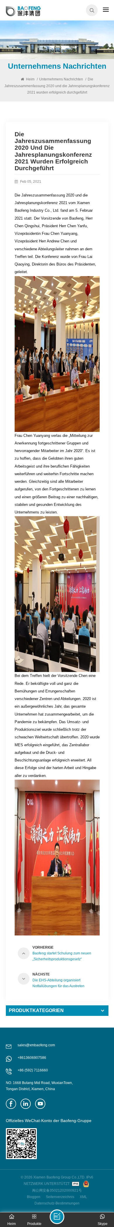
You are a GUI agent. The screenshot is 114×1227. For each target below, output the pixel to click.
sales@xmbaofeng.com (36, 1045)
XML (83, 1197)
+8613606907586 (32, 1058)
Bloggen (33, 1197)
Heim (29, 79)
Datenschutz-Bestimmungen (57, 1203)
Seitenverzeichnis (60, 1197)
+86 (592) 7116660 (33, 1070)
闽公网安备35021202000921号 (57, 1190)
